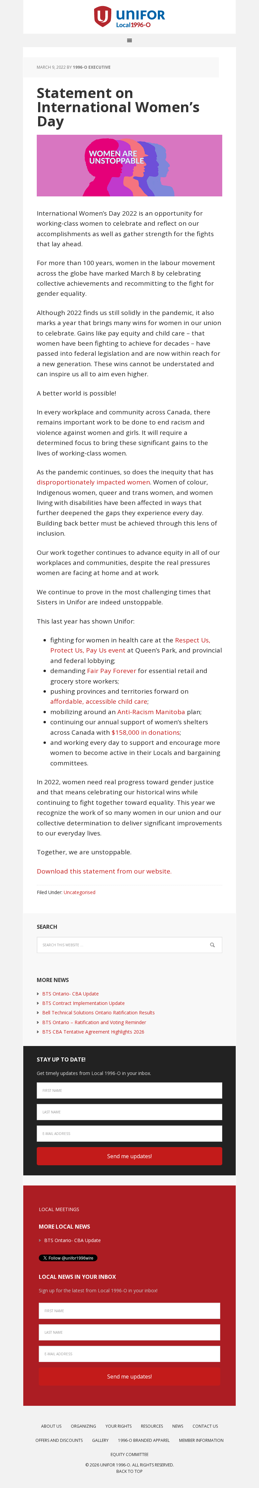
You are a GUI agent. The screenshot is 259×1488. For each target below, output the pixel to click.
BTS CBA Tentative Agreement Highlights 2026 (93, 1031)
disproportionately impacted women (93, 482)
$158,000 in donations (146, 732)
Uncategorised (79, 892)
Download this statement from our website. (104, 871)
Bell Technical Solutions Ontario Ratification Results (98, 1012)
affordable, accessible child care (98, 701)
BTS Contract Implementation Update (83, 1003)
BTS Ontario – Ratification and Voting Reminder (94, 1022)
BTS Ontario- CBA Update (70, 993)
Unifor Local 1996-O (129, 17)
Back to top (129, 1471)
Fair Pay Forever (111, 670)
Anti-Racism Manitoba (151, 711)
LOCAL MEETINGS (59, 1209)
